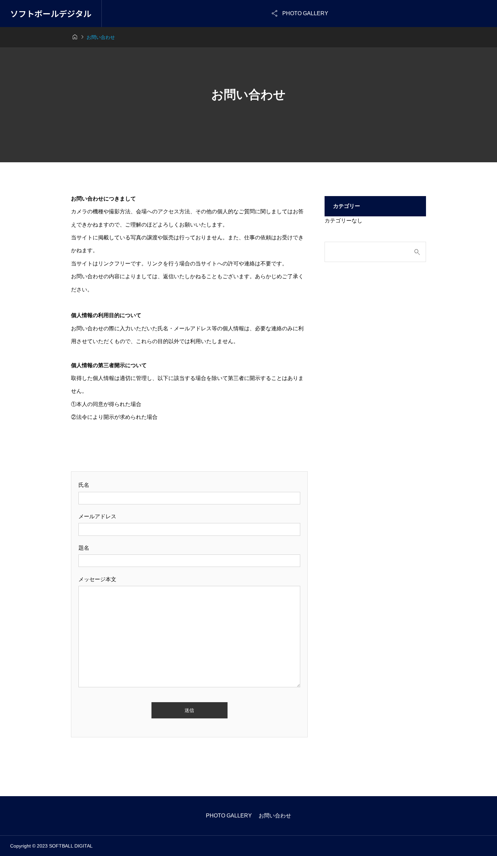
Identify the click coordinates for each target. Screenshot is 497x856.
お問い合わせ (275, 815)
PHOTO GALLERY (229, 815)
